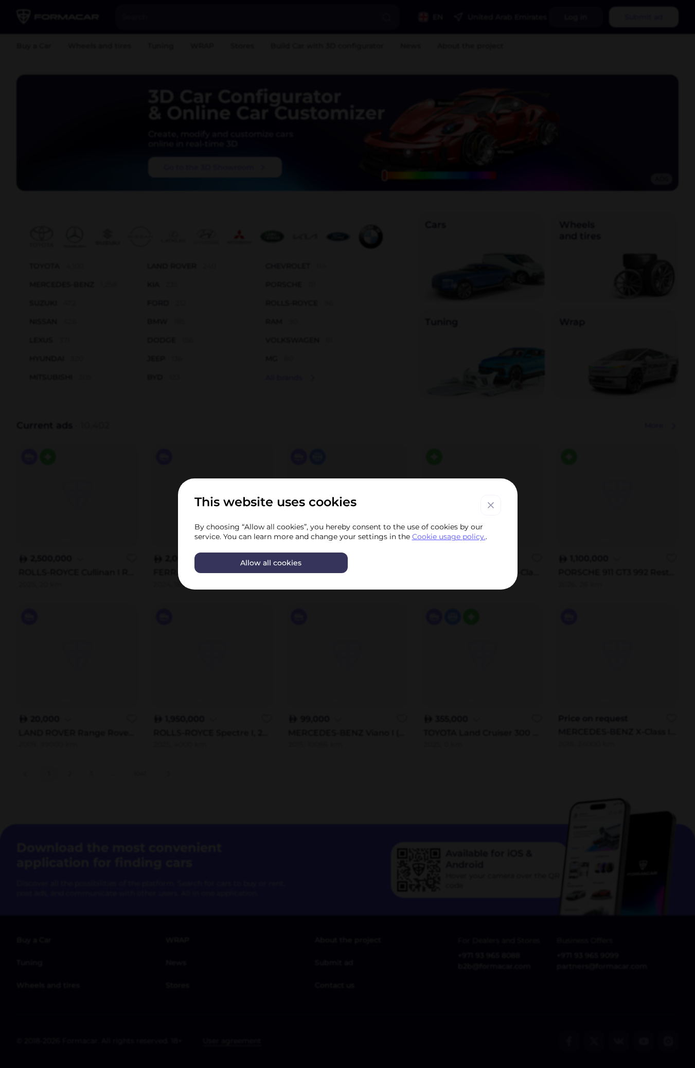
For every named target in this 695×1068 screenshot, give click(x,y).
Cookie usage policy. (449, 536)
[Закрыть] (490, 505)
